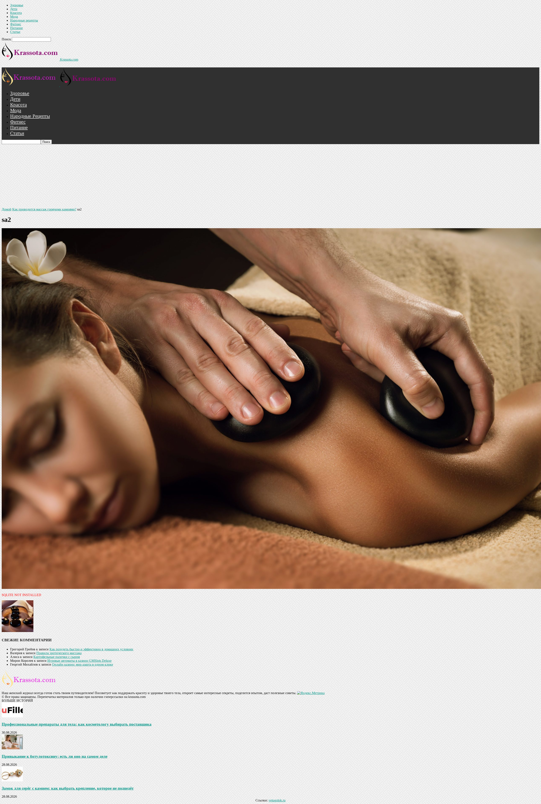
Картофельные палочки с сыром (56, 657)
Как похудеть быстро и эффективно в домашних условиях (91, 649)
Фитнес (15, 24)
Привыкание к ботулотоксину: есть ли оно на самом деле (54, 756)
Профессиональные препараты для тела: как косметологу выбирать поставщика (77, 724)
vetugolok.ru (277, 800)
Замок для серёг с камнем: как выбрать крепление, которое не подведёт (68, 788)
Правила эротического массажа (59, 653)
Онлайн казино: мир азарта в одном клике (82, 664)
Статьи (15, 32)
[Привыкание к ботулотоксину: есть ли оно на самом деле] (12, 748)
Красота (16, 13)
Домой (6, 209)
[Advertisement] (270, 175)
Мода (14, 16)
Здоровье (16, 5)
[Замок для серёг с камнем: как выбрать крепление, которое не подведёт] (12, 780)
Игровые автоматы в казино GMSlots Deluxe (79, 660)
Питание (16, 28)
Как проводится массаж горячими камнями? (44, 209)
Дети (13, 9)
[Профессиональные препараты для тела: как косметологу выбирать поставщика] (12, 716)
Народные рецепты (24, 20)
